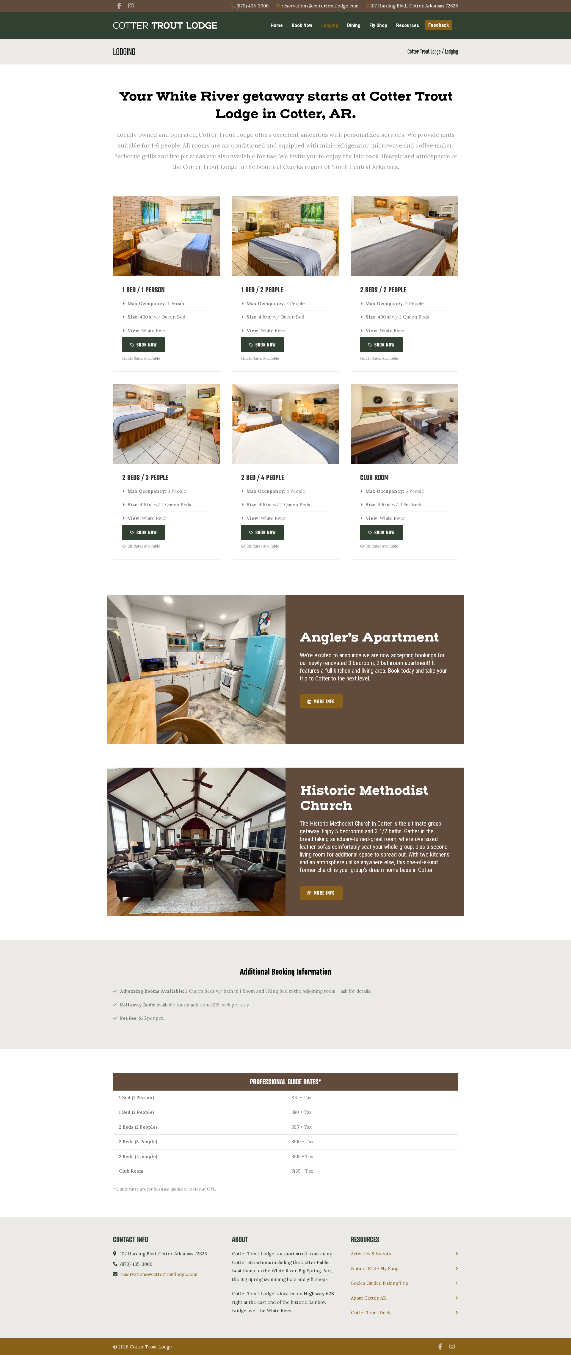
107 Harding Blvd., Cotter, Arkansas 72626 (413, 6)
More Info (324, 701)
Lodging (329, 25)
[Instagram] (131, 6)
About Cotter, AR (368, 1298)
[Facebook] (119, 6)
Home (277, 25)
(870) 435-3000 (252, 6)
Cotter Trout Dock (370, 1312)
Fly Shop (378, 25)
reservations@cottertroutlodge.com (319, 6)
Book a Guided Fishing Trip (379, 1283)
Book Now (302, 25)
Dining (353, 25)
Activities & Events (371, 1254)
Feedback (438, 25)
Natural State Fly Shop (375, 1268)
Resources (407, 25)
